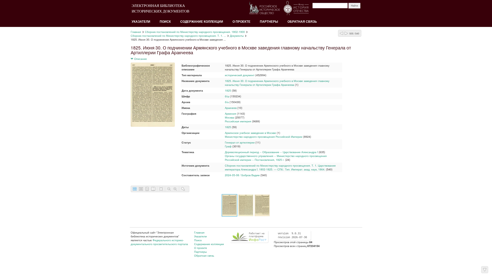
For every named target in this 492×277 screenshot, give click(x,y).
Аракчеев (231, 108)
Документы (237, 36)
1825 (228, 90)
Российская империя (238, 121)
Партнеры (269, 21)
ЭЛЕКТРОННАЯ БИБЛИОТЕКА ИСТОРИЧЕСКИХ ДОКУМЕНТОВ (160, 8)
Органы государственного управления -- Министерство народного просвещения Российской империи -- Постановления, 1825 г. (276, 158)
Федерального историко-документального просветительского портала (159, 242)
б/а (227, 102)
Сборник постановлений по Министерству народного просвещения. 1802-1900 (195, 32)
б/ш (227, 96)
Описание (140, 59)
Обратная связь (302, 21)
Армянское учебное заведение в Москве (251, 133)
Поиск (165, 21)
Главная (136, 32)
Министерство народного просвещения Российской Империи (263, 136)
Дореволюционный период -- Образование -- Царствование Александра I (271, 152)
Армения (230, 113)
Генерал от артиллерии (240, 142)
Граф (228, 146)
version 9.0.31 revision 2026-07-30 (292, 235)
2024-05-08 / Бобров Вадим (242, 175)
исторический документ (239, 75)
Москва (229, 117)
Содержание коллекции (201, 21)
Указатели (141, 21)
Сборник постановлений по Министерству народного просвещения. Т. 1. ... (178, 36)
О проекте (241, 21)
